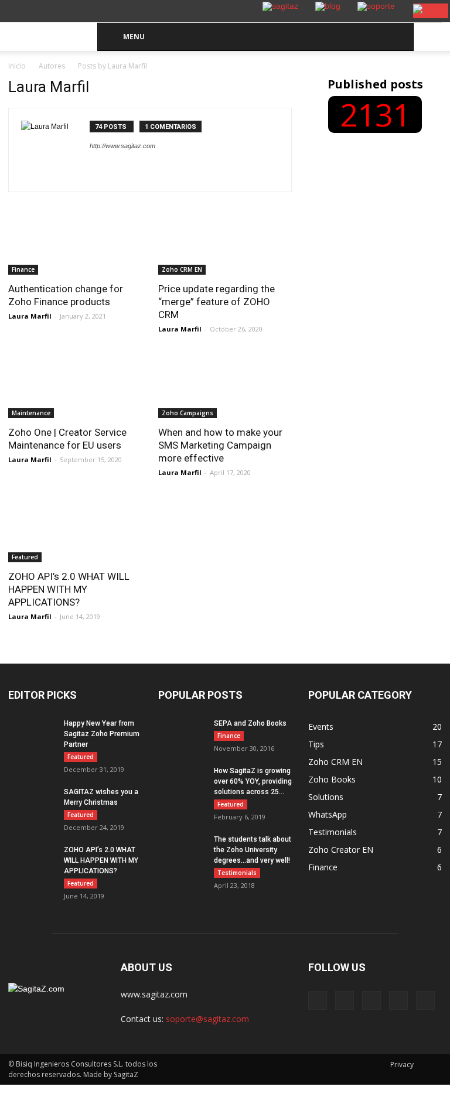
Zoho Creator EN (340, 849)
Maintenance (31, 413)
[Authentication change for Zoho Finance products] (75, 242)
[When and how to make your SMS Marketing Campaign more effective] (225, 386)
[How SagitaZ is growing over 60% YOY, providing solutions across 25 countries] (181, 781)
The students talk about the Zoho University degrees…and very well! (252, 849)
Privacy (402, 1064)
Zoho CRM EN (182, 269)
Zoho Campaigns (187, 413)
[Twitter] (398, 1000)
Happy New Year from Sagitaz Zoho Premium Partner (101, 734)
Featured (25, 557)
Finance (23, 269)
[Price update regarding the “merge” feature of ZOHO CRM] (225, 242)
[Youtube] (425, 1000)
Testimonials (237, 873)
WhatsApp (327, 814)
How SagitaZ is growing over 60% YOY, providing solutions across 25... (253, 781)
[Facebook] (317, 1000)
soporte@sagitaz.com (207, 1018)
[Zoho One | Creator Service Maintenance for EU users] (75, 386)
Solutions (325, 796)
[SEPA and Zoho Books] (181, 734)
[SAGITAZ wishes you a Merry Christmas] (31, 811)
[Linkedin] (371, 1000)
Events (320, 726)
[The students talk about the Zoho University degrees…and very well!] (181, 850)
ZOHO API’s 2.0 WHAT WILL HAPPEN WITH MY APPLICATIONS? (68, 589)
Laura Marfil (30, 316)
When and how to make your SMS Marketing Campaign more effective (220, 445)
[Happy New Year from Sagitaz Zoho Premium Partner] (31, 761)
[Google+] (344, 1000)
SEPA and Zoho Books (250, 723)
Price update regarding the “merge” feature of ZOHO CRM (216, 301)
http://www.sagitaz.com (122, 145)
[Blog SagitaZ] (49, 29)
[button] (428, 37)
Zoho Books (332, 779)
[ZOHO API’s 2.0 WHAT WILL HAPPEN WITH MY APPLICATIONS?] (75, 529)
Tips (316, 744)
